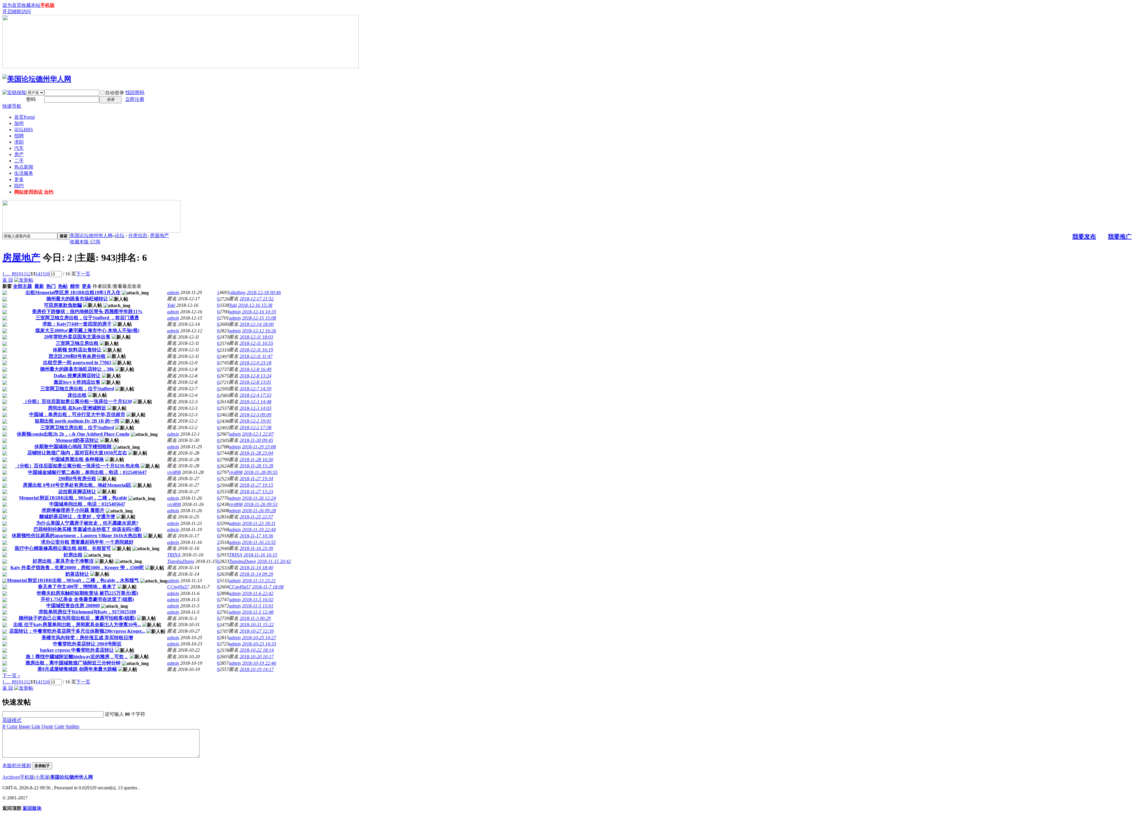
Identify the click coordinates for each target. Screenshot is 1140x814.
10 (19, 273)
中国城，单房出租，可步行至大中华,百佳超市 (77, 414)
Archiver (10, 777)
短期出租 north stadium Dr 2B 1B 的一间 (77, 420)
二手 (19, 160)
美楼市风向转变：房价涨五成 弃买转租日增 (87, 637)
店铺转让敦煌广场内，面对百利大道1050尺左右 (77, 452)
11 (23, 273)
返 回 (7, 280)
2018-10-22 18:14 (257, 650)
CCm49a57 (178, 586)
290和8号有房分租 (77, 478)
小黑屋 (42, 777)
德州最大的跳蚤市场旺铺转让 (77, 298)
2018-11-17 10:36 (256, 535)
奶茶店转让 (77, 574)
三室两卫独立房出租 (77, 343)
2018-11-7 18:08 (268, 586)
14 (37, 273)
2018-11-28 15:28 (256, 465)
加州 (19, 123)
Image (24, 726)
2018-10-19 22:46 (259, 663)
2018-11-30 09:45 (256, 440)
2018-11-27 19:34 (256, 478)
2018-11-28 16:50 (256, 459)
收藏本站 (30, 5)
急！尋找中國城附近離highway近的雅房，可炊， (77, 656)
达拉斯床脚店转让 (77, 491)
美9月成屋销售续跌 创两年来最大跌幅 (77, 669)
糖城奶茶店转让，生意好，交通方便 (77, 516)
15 (42, 273)
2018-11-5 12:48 (257, 612)
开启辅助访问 (16, 11)
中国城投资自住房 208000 (73, 605)
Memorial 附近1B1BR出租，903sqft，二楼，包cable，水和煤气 (73, 580)
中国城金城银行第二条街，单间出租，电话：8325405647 (87, 472)
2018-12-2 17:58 (255, 427)
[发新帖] (23, 280)
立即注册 (134, 99)
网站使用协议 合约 (33, 191)
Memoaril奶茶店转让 (77, 440)
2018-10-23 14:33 (259, 643)
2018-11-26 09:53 (261, 504)
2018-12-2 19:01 (255, 420)
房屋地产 (159, 235)
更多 (19, 179)
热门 (51, 286)
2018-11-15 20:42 (274, 561)
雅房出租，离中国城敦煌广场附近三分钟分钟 (73, 662)
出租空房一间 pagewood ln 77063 (77, 362)
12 (28, 273)
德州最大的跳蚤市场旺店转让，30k (77, 369)
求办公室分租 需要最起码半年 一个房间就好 (87, 542)
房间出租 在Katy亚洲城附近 (77, 407)
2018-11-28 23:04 (256, 453)
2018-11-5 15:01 (257, 605)
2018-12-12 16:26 (259, 330)
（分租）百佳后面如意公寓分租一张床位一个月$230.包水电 (77, 465)
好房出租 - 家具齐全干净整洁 (63, 561)
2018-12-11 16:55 (256, 343)
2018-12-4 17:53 (255, 395)
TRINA (173, 554)
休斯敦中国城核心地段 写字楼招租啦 (73, 446)
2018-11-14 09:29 (256, 574)
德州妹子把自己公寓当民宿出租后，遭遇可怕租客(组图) (77, 618)
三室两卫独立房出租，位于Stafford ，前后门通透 (87, 317)
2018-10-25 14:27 (259, 637)
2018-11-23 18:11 (259, 523)
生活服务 (23, 173)
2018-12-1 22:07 (258, 434)
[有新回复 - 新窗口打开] (4, 293)
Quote (47, 726)
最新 (39, 286)
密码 (31, 99)
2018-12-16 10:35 (259, 311)
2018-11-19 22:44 (259, 529)
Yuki (171, 305)
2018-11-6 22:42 (257, 593)
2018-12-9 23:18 (255, 362)
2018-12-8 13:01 (255, 382)
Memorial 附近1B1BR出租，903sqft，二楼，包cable (73, 497)
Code (59, 726)
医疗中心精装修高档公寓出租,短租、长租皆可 (63, 548)
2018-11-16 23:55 (259, 542)
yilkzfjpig (237, 292)
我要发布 (1084, 236)
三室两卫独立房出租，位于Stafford (77, 388)
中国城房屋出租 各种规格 (77, 459)
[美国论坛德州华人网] (36, 79)
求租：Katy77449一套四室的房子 (77, 323)
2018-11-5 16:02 (257, 599)
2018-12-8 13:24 (255, 375)
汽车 (19, 148)
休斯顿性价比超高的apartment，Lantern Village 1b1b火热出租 (77, 535)
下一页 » (11, 675)
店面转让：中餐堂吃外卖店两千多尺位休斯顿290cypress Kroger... (77, 631)
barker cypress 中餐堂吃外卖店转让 (77, 650)
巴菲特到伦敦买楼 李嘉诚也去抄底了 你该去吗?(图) (87, 529)
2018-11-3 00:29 (255, 618)
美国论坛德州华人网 (91, 235)
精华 (75, 286)
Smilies (72, 726)
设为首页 (11, 5)
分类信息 (137, 235)
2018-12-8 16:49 (255, 369)
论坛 (23, 129)
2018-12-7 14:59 (255, 388)
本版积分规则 (16, 765)
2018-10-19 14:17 (257, 669)
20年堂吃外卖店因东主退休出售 (77, 336)
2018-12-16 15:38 (255, 305)
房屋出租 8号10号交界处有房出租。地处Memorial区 (77, 485)
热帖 (63, 286)
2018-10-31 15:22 (257, 624)
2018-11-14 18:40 (256, 567)
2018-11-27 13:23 (256, 491)
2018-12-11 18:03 (256, 336)
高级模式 (11, 720)
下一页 (83, 273)
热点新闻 (23, 166)
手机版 (47, 5)
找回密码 (134, 92)
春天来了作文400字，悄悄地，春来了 (77, 586)
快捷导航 (11, 106)
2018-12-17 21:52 (257, 298)
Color (12, 726)
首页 (24, 117)
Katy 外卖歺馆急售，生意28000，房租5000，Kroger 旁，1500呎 (77, 567)
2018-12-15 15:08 (259, 317)
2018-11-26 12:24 (259, 498)
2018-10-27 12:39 (257, 631)
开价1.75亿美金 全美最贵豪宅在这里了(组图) (87, 599)
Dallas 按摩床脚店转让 (77, 375)
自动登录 (114, 92)
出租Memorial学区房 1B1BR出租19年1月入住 (73, 292)
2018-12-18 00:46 (264, 292)
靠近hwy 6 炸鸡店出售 (77, 382)
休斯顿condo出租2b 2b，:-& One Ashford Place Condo (73, 434)
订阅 (95, 241)
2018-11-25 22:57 (256, 516)
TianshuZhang (180, 561)
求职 (19, 142)
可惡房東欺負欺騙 (63, 305)
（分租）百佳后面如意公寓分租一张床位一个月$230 (77, 401)
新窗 (7, 286)
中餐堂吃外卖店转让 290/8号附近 (87, 643)
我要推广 (1120, 236)
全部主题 (22, 286)
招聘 (19, 135)
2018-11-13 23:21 (259, 580)
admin (173, 292)
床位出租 (77, 395)
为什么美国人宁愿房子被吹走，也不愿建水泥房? (87, 523)
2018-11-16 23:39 (256, 548)
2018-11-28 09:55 (261, 472)
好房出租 (73, 554)
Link (35, 726)
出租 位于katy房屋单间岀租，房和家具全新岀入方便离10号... (77, 624)
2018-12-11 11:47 (256, 356)
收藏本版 (80, 241)
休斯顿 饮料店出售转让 (77, 349)
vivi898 (174, 472)
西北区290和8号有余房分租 (77, 356)
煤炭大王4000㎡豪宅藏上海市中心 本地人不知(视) (87, 330)
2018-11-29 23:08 (259, 446)
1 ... (6, 273)
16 (47, 273)
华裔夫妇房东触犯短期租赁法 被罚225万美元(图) (87, 593)
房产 (19, 154)
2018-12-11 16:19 (256, 349)
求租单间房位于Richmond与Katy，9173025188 (87, 611)
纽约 (19, 185)
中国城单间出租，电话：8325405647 (87, 504)
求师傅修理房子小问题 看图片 (73, 510)
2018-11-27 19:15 (256, 485)
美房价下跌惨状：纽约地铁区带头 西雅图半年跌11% (87, 311)
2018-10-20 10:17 (257, 656)
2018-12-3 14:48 (255, 401)
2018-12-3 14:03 (255, 408)
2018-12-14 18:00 (257, 324)
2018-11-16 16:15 (260, 554)
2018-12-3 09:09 (255, 414)
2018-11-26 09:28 (259, 510)
